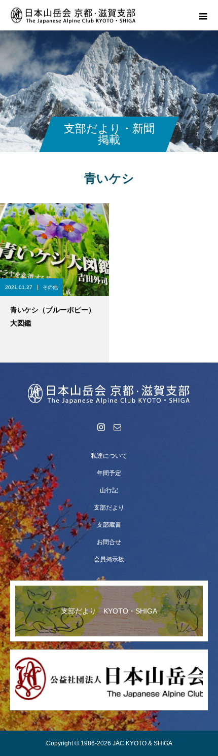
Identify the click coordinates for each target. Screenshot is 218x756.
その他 (50, 287)
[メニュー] (203, 15)
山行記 (109, 490)
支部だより (109, 507)
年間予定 (109, 473)
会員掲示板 (109, 559)
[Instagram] (101, 427)
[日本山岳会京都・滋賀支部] (109, 393)
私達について (109, 455)
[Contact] (117, 427)
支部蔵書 (109, 524)
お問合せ (109, 542)
